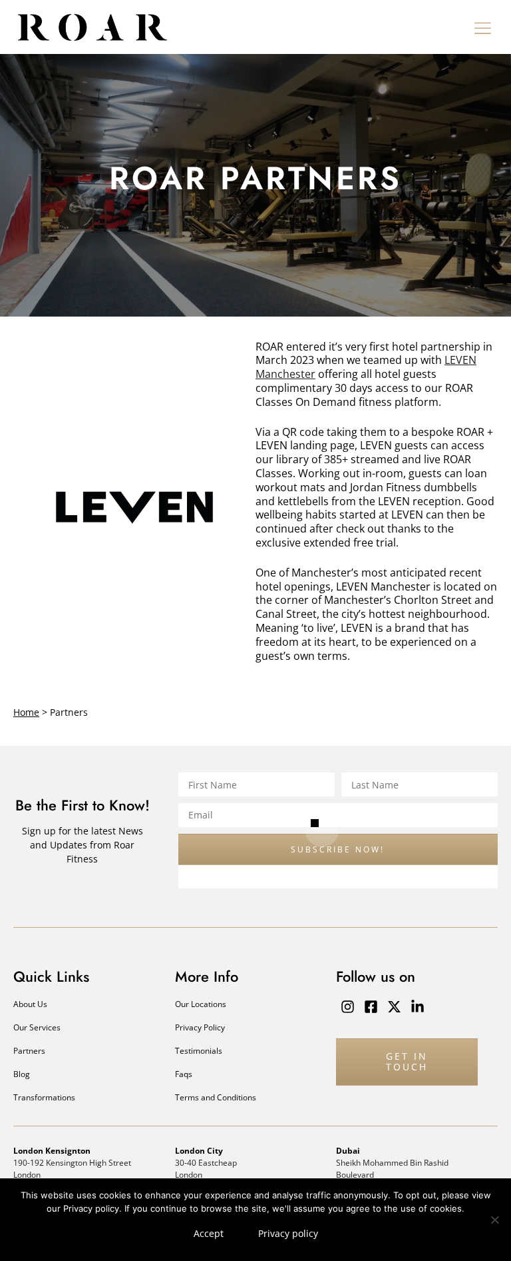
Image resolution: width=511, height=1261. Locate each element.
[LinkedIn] (417, 1006)
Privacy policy (288, 1233)
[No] (494, 1219)
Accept (209, 1233)
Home (26, 712)
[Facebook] (371, 1006)
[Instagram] (347, 1006)
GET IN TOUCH (407, 1062)
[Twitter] (394, 1006)
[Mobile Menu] (483, 28)
